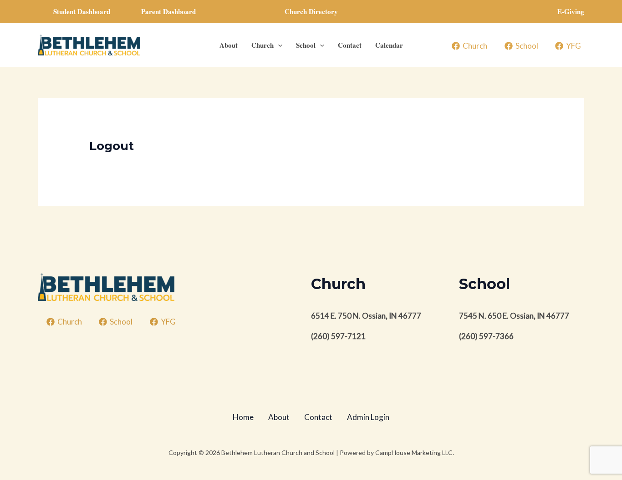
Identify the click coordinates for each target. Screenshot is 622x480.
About (228, 45)
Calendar (389, 45)
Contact (350, 45)
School (306, 45)
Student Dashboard (81, 11)
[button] (311, 11)
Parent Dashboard (168, 11)
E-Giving (570, 11)
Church (262, 45)
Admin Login (368, 417)
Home (243, 417)
